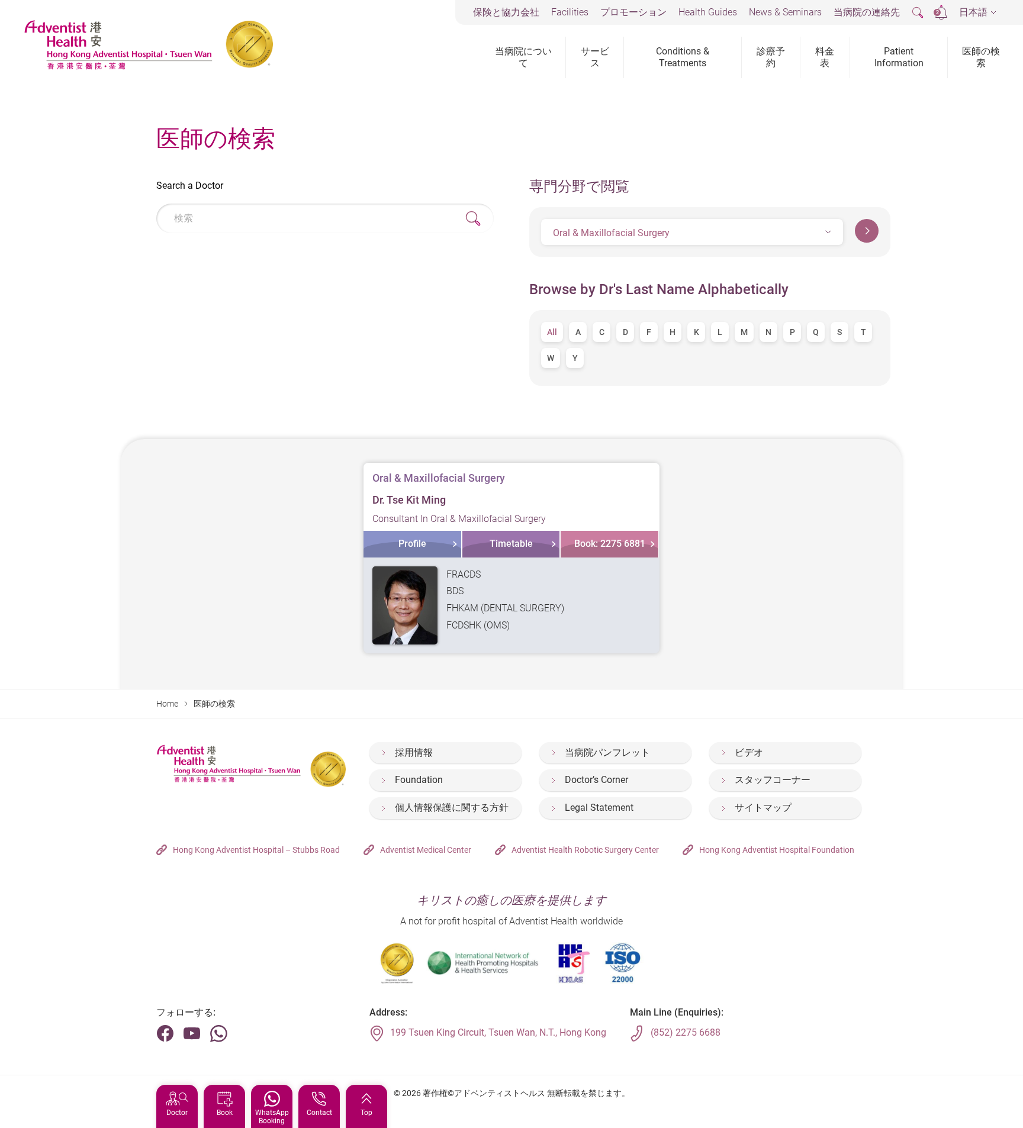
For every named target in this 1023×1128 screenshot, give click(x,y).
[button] (977, 12)
